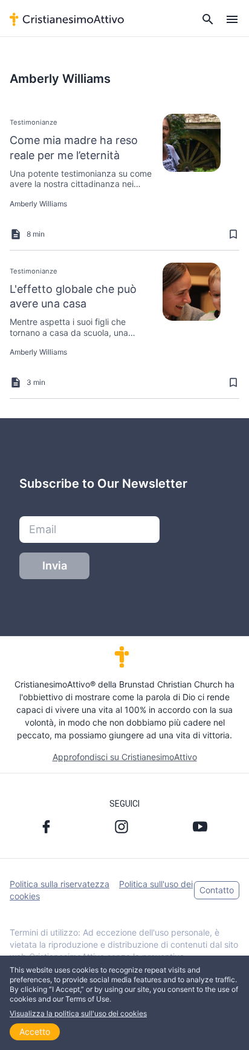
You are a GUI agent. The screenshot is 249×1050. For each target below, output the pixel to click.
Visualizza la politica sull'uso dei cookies (78, 1013)
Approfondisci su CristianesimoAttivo (125, 757)
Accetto (34, 1031)
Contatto (216, 890)
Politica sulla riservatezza (59, 884)
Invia (54, 565)
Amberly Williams (38, 203)
